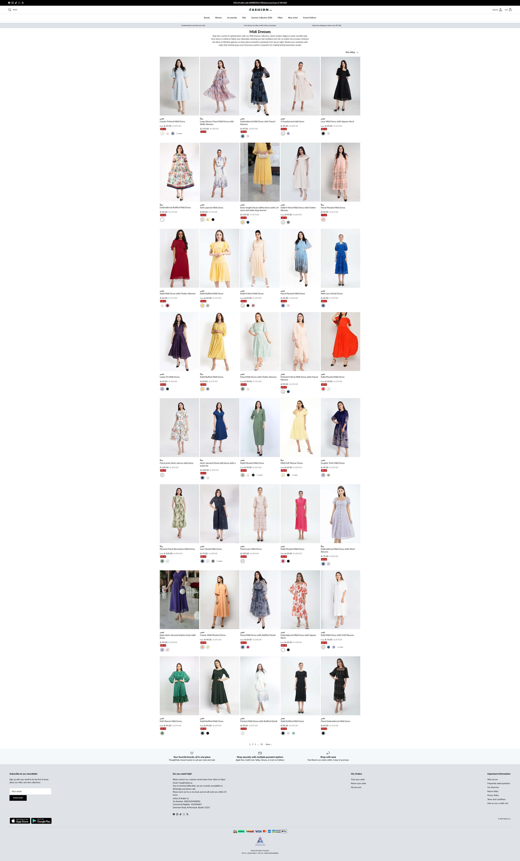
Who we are (492, 779)
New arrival (293, 18)
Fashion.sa (506, 819)
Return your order (358, 783)
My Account (356, 787)
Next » (268, 744)
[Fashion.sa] (260, 9)
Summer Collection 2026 (261, 18)
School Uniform (309, 18)
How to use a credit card (497, 803)
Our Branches (493, 787)
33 (262, 744)
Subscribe (18, 798)
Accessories (232, 18)
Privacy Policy (493, 795)
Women (218, 18)
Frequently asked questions (498, 783)
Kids (244, 18)
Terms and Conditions (496, 799)
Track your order (358, 779)
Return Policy (492, 791)
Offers (280, 18)
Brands (207, 18)
